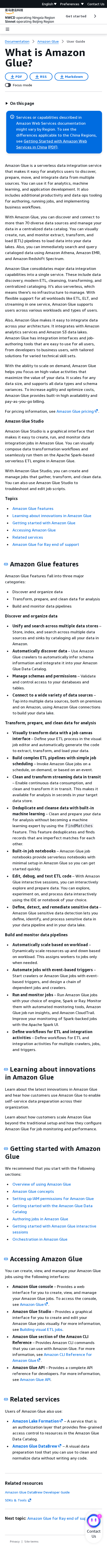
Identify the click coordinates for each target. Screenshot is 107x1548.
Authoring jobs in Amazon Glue (40, 1218)
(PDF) (52, 147)
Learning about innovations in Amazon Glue (51, 515)
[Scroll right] (95, 16)
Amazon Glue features (33, 508)
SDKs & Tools (16, 1500)
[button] (19, 103)
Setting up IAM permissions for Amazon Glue (53, 1198)
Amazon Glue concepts (33, 1191)
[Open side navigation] (7, 29)
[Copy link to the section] (6, 564)
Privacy (15, 1541)
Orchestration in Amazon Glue (39, 1239)
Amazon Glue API (35, 1379)
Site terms (31, 1541)
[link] (76, 41)
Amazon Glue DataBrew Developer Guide (37, 1492)
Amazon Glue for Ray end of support (45, 544)
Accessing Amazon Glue (34, 529)
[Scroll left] (62, 16)
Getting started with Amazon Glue (43, 522)
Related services (27, 537)
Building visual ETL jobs (41, 1329)
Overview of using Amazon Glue (41, 1184)
